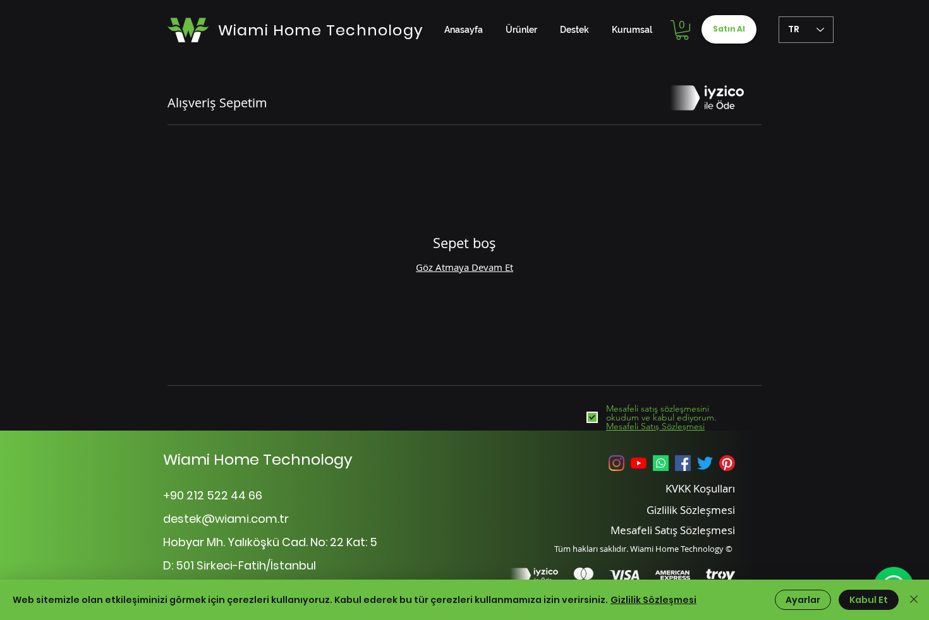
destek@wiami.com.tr (226, 519)
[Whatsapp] (661, 463)
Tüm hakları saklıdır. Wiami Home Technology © (643, 548)
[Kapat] (913, 600)
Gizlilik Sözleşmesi (653, 599)
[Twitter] (705, 463)
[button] (682, 30)
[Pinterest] (727, 463)
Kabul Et (868, 599)
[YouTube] (639, 463)
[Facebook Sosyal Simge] (683, 463)
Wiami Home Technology (258, 459)
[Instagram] (616, 463)
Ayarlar (803, 599)
